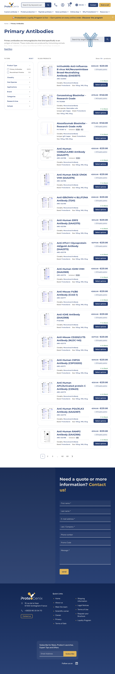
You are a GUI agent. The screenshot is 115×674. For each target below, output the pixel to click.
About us (59, 602)
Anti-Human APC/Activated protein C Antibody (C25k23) (71, 385)
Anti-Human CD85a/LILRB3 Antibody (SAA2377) (71, 151)
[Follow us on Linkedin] (76, 663)
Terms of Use (83, 609)
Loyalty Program (84, 620)
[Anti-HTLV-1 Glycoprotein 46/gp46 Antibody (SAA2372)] (47, 248)
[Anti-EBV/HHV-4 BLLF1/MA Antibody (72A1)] (47, 202)
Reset (31, 58)
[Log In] (63, 5)
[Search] (48, 4)
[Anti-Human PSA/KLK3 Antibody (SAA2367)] (47, 414)
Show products (103, 58)
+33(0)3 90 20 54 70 (33, 610)
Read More (8, 49)
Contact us (27, 616)
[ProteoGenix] (11, 4)
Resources (104, 12)
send (64, 571)
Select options (100, 85)
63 (67, 456)
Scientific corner (62, 611)
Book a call (105, 5)
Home (6, 24)
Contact (93, 5)
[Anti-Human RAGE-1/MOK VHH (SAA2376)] (47, 180)
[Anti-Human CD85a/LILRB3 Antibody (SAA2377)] (47, 154)
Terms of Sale (60, 623)
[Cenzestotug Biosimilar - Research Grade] (47, 100)
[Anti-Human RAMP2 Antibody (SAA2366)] (47, 436)
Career (58, 615)
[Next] (72, 456)
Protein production (28, 12)
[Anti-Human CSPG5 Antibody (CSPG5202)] (47, 365)
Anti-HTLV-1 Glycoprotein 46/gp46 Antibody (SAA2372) (71, 246)
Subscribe (70, 654)
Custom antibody (10, 12)
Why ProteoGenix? (89, 12)
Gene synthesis (61, 12)
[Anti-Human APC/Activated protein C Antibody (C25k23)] (47, 388)
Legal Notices (83, 605)
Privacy (58, 619)
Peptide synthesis (45, 12)
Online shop (74, 12)
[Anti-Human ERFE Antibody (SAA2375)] (47, 225)
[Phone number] (56, 5)
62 (62, 456)
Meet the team (61, 607)
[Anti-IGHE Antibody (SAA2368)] (47, 319)
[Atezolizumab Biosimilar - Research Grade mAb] (47, 128)
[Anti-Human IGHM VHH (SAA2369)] (47, 274)
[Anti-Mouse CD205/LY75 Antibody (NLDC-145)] (47, 342)
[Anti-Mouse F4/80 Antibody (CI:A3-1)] (47, 297)
